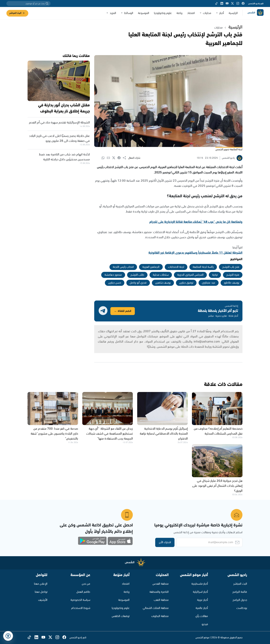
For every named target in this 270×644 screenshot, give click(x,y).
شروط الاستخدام (80, 608)
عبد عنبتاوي (208, 283)
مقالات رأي (201, 616)
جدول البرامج (240, 600)
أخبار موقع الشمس (194, 575)
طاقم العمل (83, 592)
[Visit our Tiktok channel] (216, 3)
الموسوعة (143, 13)
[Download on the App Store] (120, 541)
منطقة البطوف (160, 616)
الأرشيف (42, 600)
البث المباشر (15, 13)
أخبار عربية (202, 600)
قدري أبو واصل (138, 283)
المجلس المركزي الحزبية (190, 275)
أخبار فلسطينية (199, 584)
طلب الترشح (137, 275)
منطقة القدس (160, 584)
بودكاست (241, 608)
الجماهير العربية (150, 267)
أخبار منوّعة (121, 575)
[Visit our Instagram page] (237, 3)
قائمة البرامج (239, 592)
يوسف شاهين (163, 283)
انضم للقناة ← (122, 311)
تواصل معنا (41, 592)
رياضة (179, 13)
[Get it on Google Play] (92, 541)
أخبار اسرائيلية (200, 592)
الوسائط (128, 13)
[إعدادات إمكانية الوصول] (8, 636)
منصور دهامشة (113, 275)
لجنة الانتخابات (176, 267)
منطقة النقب (161, 600)
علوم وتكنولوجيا (163, 13)
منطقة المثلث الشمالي (156, 608)
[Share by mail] (109, 158)
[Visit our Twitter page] (232, 3)
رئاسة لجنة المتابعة (203, 267)
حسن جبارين (114, 283)
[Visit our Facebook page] (243, 3)
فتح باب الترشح (230, 267)
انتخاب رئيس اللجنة (123, 267)
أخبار (221, 13)
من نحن (86, 584)
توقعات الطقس (120, 616)
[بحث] (47, 3)
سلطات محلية (161, 275)
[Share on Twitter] (115, 158)
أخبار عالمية (202, 608)
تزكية (215, 275)
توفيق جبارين (186, 283)
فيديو (205, 624)
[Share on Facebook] (120, 158)
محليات (207, 13)
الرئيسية (233, 13)
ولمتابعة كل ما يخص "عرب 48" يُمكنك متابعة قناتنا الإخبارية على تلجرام (195, 222)
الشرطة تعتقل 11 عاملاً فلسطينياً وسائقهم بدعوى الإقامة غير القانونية (195, 252)
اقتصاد (191, 13)
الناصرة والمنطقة (159, 592)
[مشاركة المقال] (125, 158)
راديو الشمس (237, 575)
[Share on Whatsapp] (104, 158)
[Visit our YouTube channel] (227, 3)
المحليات (162, 575)
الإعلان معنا (40, 584)
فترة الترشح (232, 275)
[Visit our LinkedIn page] (221, 3)
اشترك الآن (165, 542)
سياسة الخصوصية (80, 600)
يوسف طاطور (231, 283)
